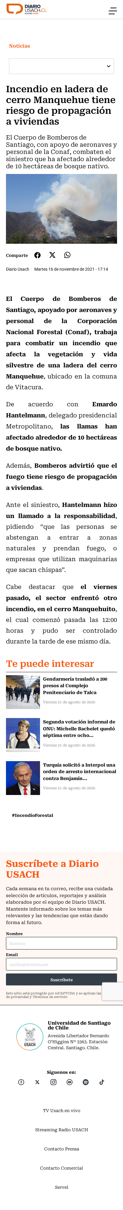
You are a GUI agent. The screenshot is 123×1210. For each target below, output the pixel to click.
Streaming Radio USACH (61, 1129)
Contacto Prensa (61, 1149)
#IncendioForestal (32, 815)
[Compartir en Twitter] (52, 255)
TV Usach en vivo (61, 1110)
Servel (61, 1187)
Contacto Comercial (61, 1168)
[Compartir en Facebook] (37, 255)
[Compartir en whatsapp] (67, 255)
